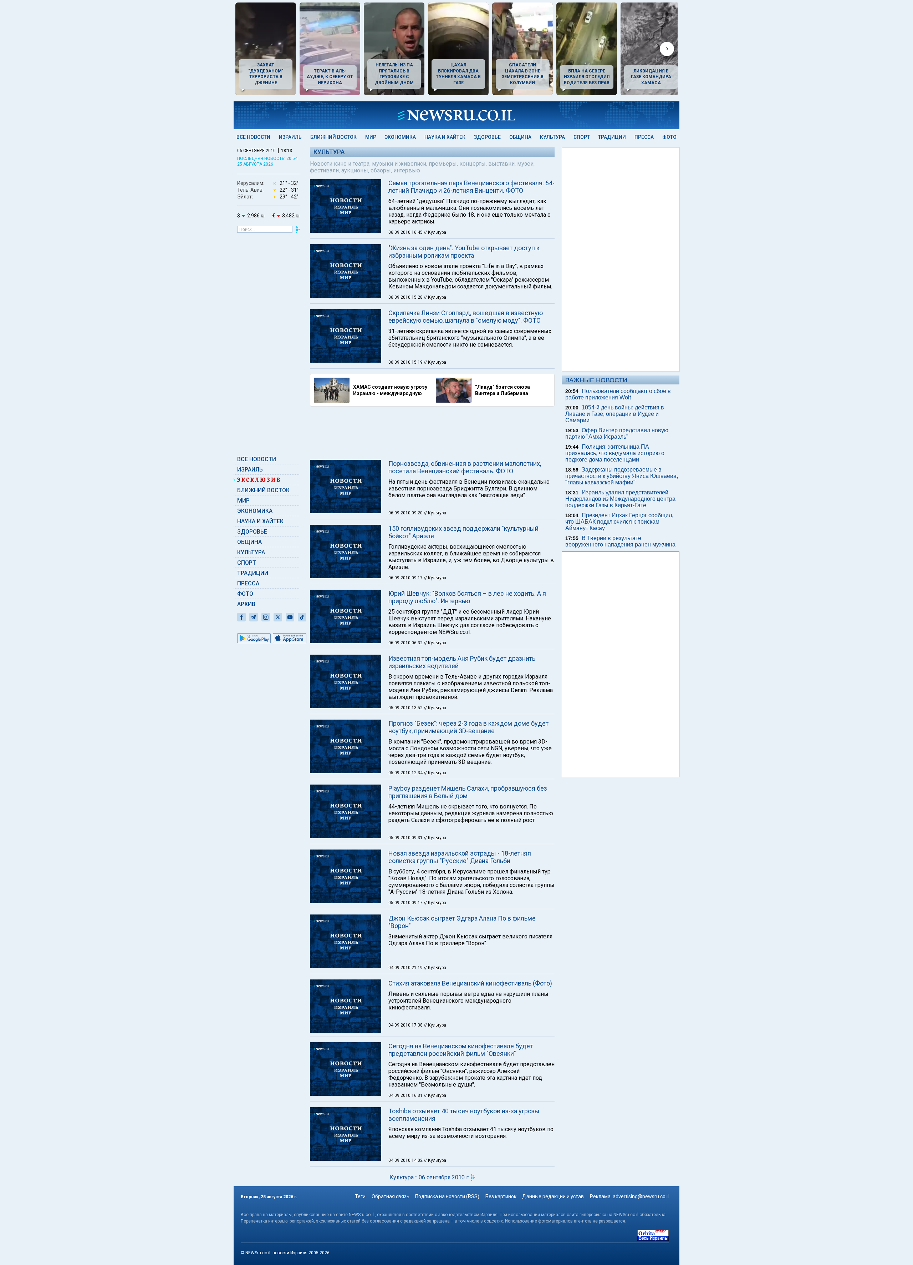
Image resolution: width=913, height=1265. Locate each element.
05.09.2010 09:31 (406, 837)
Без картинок (500, 1196)
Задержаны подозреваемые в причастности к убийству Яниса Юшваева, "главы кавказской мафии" (621, 476)
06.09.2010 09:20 (406, 512)
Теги (360, 1196)
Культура (552, 137)
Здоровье (487, 137)
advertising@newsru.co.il (641, 1196)
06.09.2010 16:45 (406, 232)
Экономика (400, 137)
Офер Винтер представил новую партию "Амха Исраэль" (616, 433)
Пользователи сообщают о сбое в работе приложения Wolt (618, 394)
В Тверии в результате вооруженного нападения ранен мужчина (620, 541)
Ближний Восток (333, 137)
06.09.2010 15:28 (406, 297)
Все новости (253, 137)
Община (520, 137)
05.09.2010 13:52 (406, 707)
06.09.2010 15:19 (406, 362)
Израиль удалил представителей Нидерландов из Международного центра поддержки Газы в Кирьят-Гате (620, 498)
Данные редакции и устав (553, 1196)
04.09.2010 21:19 (406, 967)
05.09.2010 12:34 (406, 772)
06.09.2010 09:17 (406, 577)
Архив (246, 604)
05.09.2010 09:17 (406, 902)
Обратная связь (390, 1196)
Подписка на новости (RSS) (447, 1196)
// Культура (435, 232)
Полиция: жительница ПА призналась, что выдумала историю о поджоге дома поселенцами (614, 453)
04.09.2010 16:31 (406, 1095)
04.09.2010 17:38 (406, 1025)
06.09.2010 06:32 (406, 642)
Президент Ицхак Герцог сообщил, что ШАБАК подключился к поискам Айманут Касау (619, 521)
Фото (669, 137)
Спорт (581, 137)
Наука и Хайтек (444, 137)
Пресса (644, 137)
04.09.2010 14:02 (406, 1160)
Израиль (290, 137)
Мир (370, 137)
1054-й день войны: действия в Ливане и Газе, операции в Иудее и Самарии (614, 413)
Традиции (612, 137)
